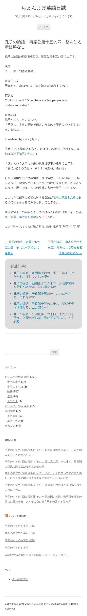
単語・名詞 (13, 420)
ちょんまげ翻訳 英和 (17, 406)
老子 (10, 396)
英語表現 (12, 415)
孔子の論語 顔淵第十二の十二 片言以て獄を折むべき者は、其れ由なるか (44, 285)
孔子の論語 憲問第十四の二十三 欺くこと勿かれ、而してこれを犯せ (44, 274)
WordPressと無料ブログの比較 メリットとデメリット (37, 554)
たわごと (10, 425)
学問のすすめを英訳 (17, 547)
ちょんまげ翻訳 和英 (32, 226)
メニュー (43, 26)
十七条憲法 (13, 381)
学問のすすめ (15, 386)
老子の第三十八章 (64, 197)
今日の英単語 (20, 579)
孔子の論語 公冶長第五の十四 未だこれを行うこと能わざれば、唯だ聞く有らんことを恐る (44, 317)
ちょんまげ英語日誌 (43, 8)
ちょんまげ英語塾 (17, 516)
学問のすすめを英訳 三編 (20, 525)
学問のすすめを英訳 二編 (20, 533)
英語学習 (10, 410)
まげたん (12, 401)
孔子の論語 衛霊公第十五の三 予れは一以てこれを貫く (22, 247)
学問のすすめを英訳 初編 (20, 540)
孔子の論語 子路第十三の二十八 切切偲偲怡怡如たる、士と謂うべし (44, 305)
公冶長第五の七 (20, 153)
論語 (48, 226)
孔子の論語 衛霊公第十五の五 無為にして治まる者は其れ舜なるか (65, 247)
